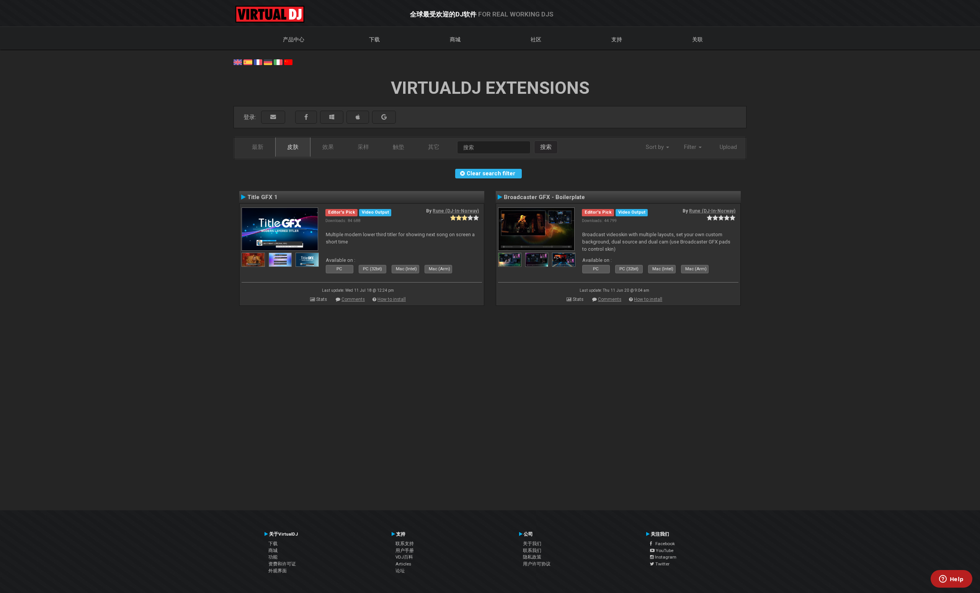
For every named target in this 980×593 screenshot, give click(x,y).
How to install (391, 299)
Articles (403, 564)
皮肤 (293, 147)
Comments (353, 299)
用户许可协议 (536, 564)
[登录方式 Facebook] (306, 117)
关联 (697, 39)
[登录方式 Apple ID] (357, 117)
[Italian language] (278, 61)
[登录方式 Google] (384, 117)
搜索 (546, 147)
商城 (455, 39)
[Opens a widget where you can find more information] (951, 579)
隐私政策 (532, 557)
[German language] (268, 61)
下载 (374, 39)
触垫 (398, 147)
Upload (728, 147)
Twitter (662, 564)
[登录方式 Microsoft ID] (331, 117)
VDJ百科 (404, 557)
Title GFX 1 (262, 197)
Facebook (663, 543)
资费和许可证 (282, 564)
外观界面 (277, 570)
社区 (536, 39)
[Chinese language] (288, 61)
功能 (273, 557)
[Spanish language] (247, 61)
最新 (257, 147)
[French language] (258, 61)
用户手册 (404, 550)
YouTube (664, 550)
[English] (238, 61)
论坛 (400, 570)
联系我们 (532, 550)
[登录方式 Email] (273, 117)
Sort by (655, 147)
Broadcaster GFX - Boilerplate (544, 197)
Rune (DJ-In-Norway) (456, 211)
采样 (363, 147)
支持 (616, 39)
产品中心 (293, 39)
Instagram (665, 557)
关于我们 (532, 543)
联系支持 (404, 543)
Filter (691, 147)
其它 (433, 147)
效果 (328, 147)
